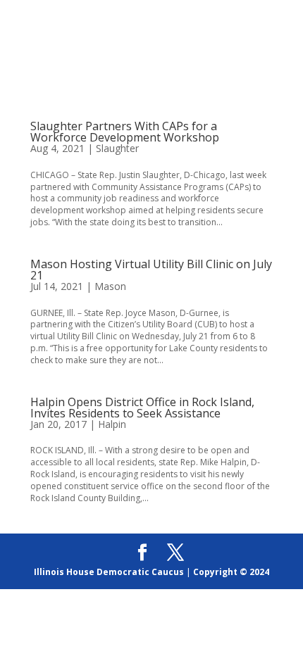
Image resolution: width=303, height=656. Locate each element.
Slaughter (117, 148)
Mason (110, 286)
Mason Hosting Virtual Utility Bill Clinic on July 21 (151, 269)
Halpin (112, 424)
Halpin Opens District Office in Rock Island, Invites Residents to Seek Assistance (142, 407)
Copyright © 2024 (231, 572)
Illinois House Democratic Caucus (109, 572)
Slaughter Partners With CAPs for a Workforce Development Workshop (124, 131)
